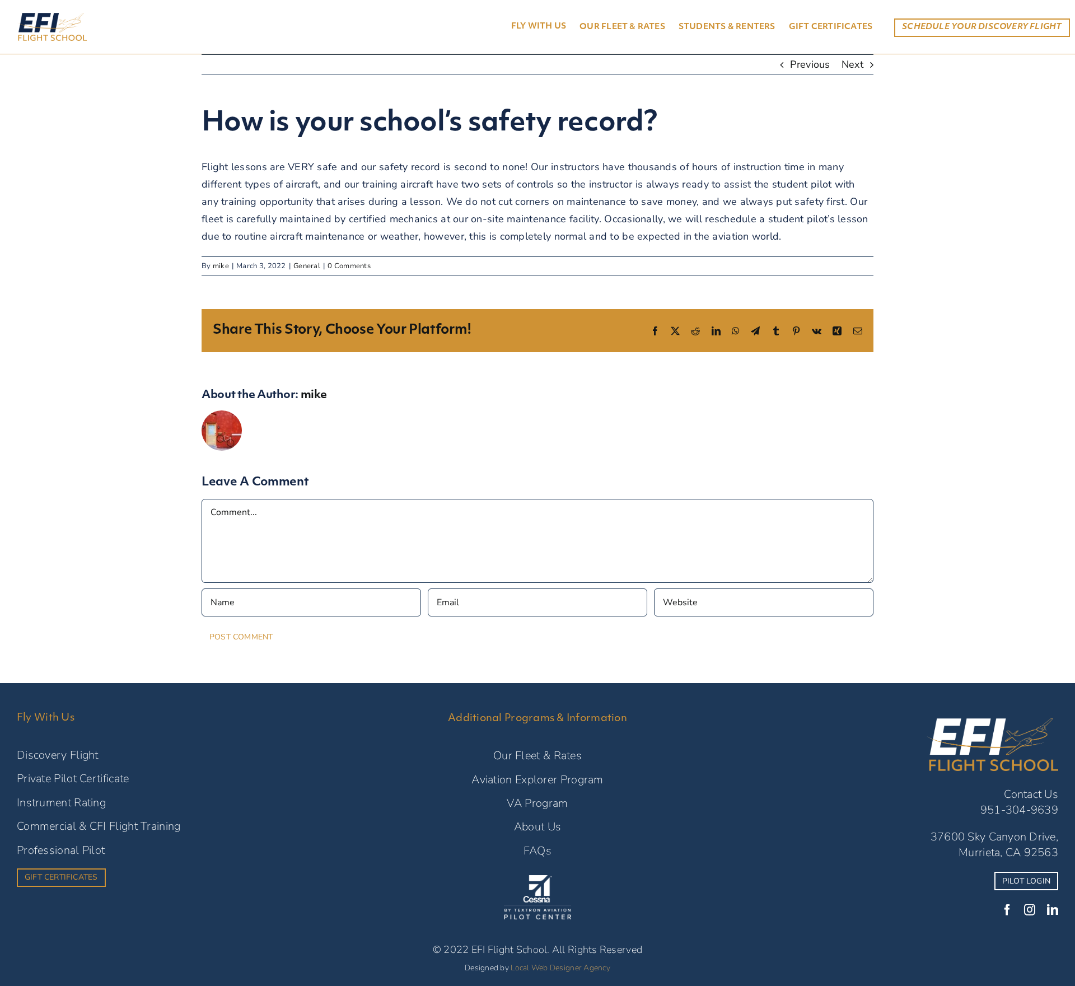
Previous (810, 64)
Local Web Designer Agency (560, 967)
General (306, 266)
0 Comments (349, 266)
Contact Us (1031, 794)
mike (221, 266)
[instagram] (1029, 909)
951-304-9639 (1019, 809)
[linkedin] (1052, 909)
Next (852, 64)
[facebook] (1007, 909)
